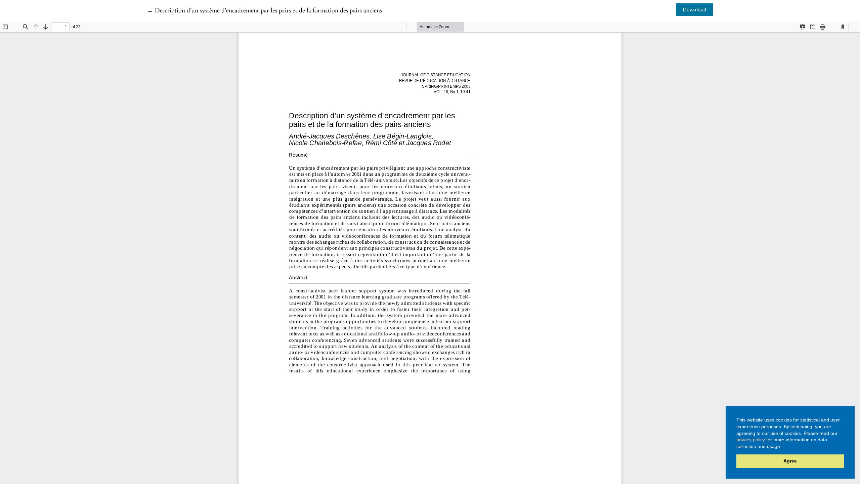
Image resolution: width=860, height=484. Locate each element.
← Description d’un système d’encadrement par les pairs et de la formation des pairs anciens (264, 10)
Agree (790, 460)
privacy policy (750, 439)
